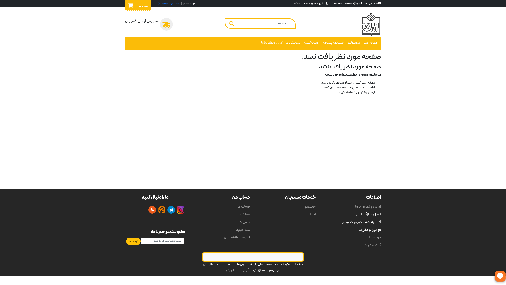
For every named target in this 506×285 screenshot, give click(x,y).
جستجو (310, 207)
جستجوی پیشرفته (333, 42)
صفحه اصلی (370, 42)
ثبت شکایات (293, 42)
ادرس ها (244, 222)
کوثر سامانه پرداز (237, 270)
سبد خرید (243, 230)
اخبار (312, 214)
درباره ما (375, 237)
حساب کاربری (311, 42)
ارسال (207, 264)
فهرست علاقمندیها (237, 237)
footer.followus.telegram (171, 210)
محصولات (353, 42)
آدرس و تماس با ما (272, 42)
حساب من (243, 207)
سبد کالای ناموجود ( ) (168, 3)
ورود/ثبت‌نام (189, 3)
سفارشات (244, 214)
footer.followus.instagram (180, 210)
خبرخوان (152, 210)
